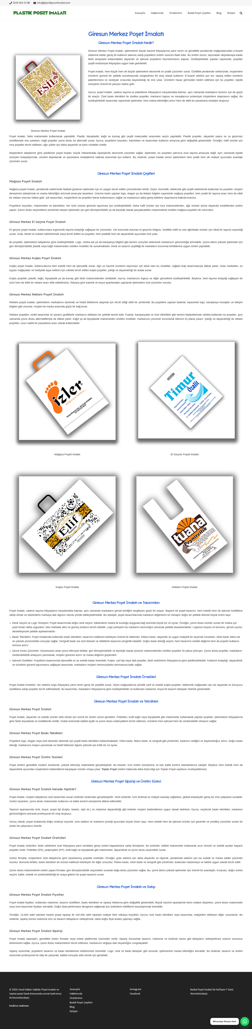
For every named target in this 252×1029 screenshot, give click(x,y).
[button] (183, 13)
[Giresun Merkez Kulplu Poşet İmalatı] (67, 583)
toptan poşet (16, 994)
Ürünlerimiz (76, 998)
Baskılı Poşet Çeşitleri (81, 1002)
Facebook (135, 994)
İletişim (74, 1011)
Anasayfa (75, 989)
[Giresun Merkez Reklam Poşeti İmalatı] (185, 583)
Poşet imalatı (49, 989)
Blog (72, 1007)
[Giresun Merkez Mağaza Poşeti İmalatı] (67, 450)
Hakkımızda (76, 994)
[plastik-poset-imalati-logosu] (39, 13)
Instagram (135, 989)
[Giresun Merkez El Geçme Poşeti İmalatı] (185, 450)
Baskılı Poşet (197, 989)
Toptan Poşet (109, 769)
